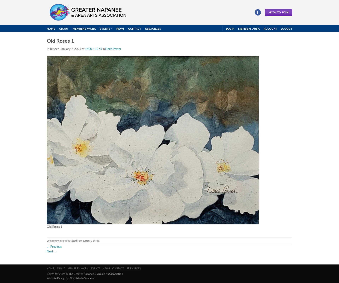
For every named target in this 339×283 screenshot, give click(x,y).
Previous (54, 246)
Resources (153, 28)
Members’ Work (84, 28)
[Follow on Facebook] (258, 12)
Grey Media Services (82, 278)
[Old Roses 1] (153, 140)
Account (270, 28)
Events (105, 28)
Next (52, 251)
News (120, 28)
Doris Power (113, 49)
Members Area (249, 28)
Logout (286, 28)
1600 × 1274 (93, 49)
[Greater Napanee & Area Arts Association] (88, 12)
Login (230, 28)
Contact (134, 28)
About (64, 28)
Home (51, 28)
